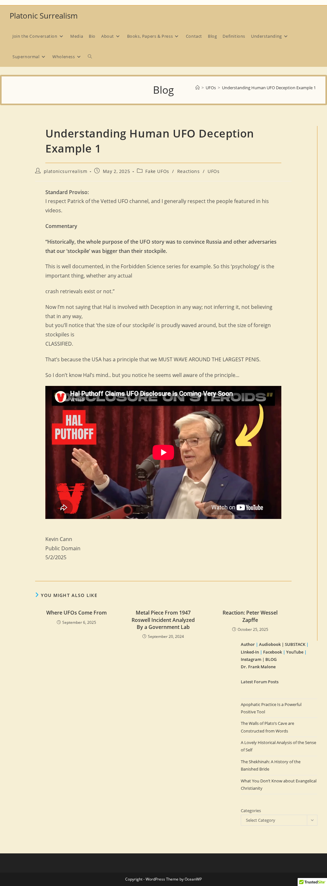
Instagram (251, 659)
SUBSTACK (295, 644)
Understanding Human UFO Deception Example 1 (269, 87)
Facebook (272, 652)
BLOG (271, 659)
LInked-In (250, 652)
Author (248, 644)
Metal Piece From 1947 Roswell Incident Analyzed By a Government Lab (163, 620)
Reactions (188, 171)
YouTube (294, 652)
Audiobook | (271, 644)
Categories (251, 810)
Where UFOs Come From (76, 612)
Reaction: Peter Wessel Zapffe (250, 616)
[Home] (197, 87)
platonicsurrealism (65, 171)
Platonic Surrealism (44, 15)
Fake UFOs (157, 171)
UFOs (213, 171)
